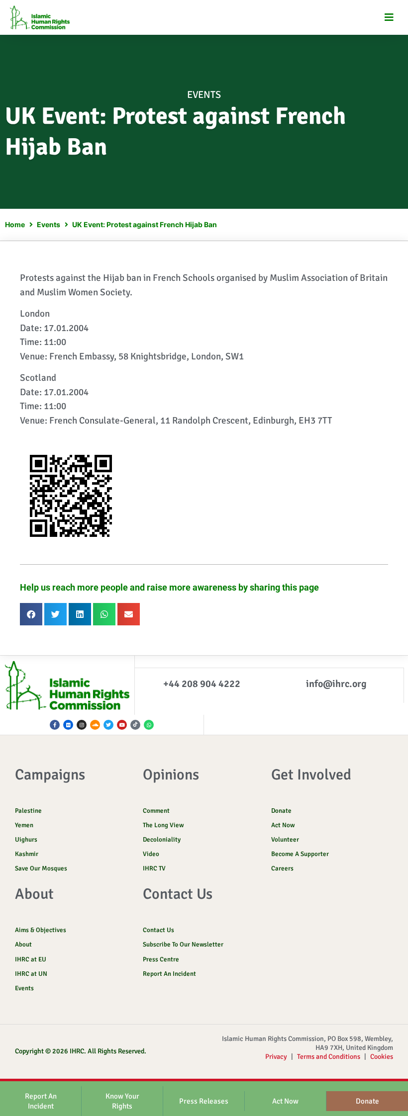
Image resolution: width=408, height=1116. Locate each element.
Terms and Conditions (328, 1056)
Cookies (381, 1056)
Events (204, 94)
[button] (389, 17)
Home (15, 224)
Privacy (276, 1056)
